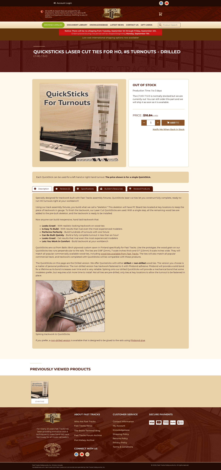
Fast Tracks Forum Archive (88, 435)
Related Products (141, 189)
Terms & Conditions (123, 447)
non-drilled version (60, 340)
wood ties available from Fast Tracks (119, 254)
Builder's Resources (113, 189)
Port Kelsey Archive (84, 440)
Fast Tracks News (83, 426)
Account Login (64, 3)
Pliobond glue (138, 340)
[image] (78, 122)
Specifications (87, 189)
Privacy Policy (120, 442)
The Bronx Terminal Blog (87, 430)
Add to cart (174, 122)
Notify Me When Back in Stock (168, 129)
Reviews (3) (64, 189)
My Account (119, 426)
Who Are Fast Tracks (85, 421)
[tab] (42, 188)
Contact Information (123, 421)
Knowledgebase (121, 430)
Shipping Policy (121, 434)
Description (43, 189)
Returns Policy (120, 438)
